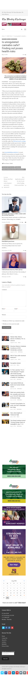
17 (7, 593)
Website (4, 314)
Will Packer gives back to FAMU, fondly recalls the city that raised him (14, 214)
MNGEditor (20, 352)
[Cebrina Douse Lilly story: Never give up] (14, 253)
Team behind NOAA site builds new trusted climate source (17, 385)
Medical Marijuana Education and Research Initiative (12, 169)
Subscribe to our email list (8, 651)
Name (4, 309)
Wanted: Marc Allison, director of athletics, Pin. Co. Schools (17, 339)
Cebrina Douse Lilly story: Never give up (12, 270)
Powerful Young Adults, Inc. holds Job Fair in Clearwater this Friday (17, 405)
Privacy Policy (5, 646)
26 (14, 595)
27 (7, 586)
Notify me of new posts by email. (11, 324)
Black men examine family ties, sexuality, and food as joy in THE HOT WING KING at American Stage (17, 395)
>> (24, 581)
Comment (4, 289)
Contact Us (4, 638)
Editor (19, 342)
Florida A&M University (8, 167)
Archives (4, 642)
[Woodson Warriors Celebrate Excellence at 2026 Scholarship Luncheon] (5, 346)
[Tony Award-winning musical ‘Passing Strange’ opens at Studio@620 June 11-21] (5, 420)
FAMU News (4, 39)
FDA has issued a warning (19, 141)
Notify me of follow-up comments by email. (13, 321)
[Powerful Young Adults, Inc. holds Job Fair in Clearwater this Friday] (5, 403)
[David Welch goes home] (14, 225)
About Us (4, 640)
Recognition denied (15, 363)
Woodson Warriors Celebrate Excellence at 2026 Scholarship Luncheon (18, 348)
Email (16, 309)
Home (3, 636)
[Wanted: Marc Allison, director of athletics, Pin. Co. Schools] (5, 337)
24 (7, 595)
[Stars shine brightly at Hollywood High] (5, 413)
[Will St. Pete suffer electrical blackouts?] (5, 355)
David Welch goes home (8, 241)
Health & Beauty (14, 39)
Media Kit (4, 644)
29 (24, 595)
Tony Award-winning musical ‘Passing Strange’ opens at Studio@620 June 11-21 (17, 422)
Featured (8, 39)
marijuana (18, 167)
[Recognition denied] (5, 363)
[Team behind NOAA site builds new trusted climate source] (5, 383)
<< (4, 581)
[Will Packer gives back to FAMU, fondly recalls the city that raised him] (14, 197)
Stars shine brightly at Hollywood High (16, 414)
